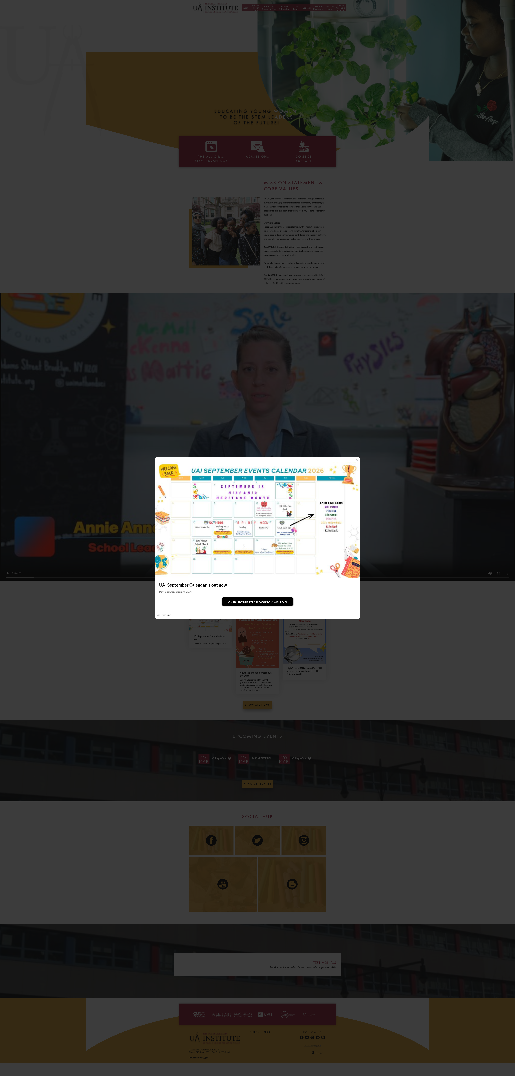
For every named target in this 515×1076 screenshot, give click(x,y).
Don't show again (164, 615)
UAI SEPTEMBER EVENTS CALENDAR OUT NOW (257, 601)
